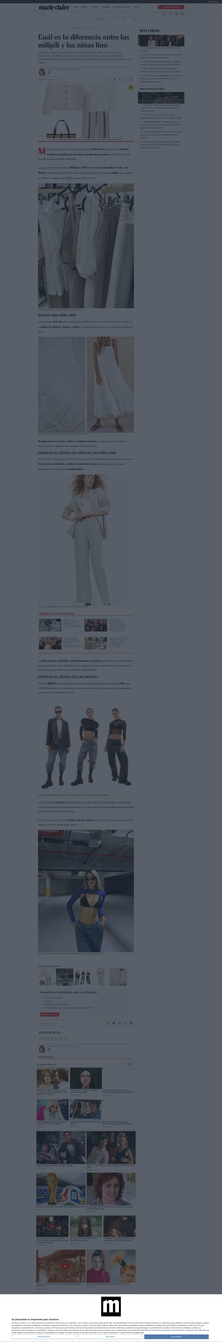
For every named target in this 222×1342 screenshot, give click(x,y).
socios (29, 1323)
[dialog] (111, 1318)
